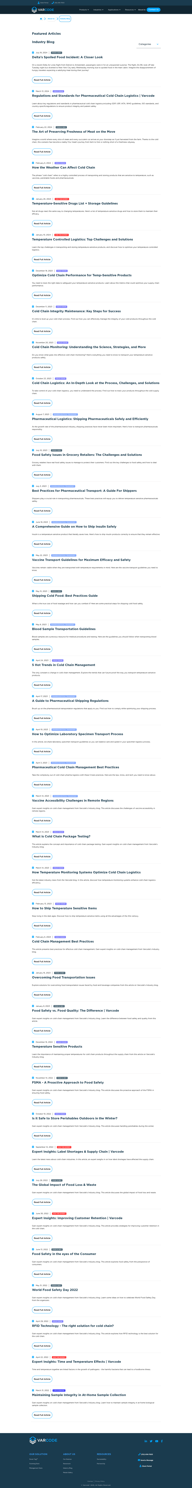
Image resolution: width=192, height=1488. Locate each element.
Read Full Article (42, 80)
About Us (142, 10)
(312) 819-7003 (59, 3)
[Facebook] (162, 1441)
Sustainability (101, 1459)
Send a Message (147, 1460)
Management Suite (35, 1468)
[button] (84, 9)
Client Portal (44, 3)
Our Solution (38, 1454)
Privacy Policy (100, 1481)
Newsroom (67, 1463)
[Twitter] (151, 1441)
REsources (104, 1454)
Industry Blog (67, 1468)
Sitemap (90, 1481)
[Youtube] (156, 1441)
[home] (43, 10)
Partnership (101, 1463)
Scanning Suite (34, 1463)
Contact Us (154, 10)
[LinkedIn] (146, 1441)
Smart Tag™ (33, 1459)
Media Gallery (68, 1472)
